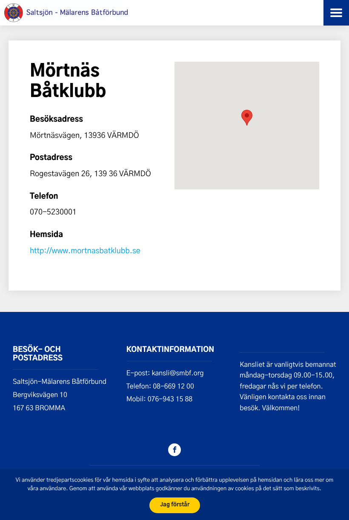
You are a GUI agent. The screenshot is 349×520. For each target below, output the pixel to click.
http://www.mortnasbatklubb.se (85, 250)
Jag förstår (174, 505)
